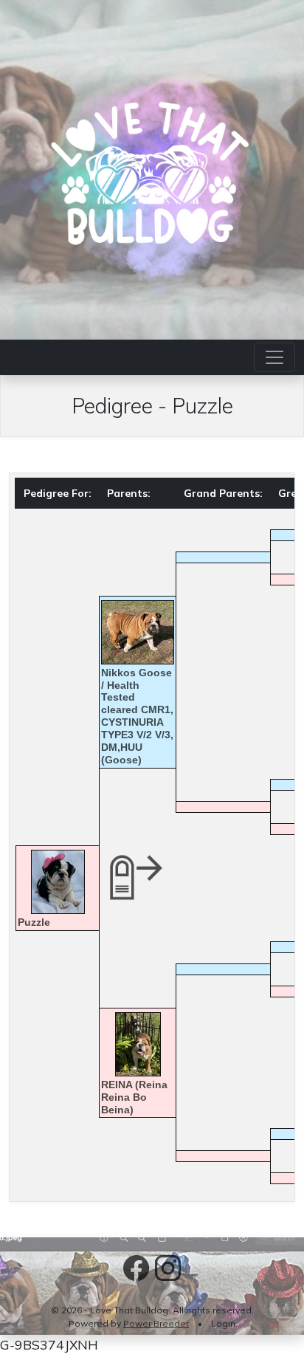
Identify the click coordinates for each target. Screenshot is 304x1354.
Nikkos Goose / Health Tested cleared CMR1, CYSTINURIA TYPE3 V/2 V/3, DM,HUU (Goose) (137, 716)
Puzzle (34, 922)
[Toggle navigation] (274, 357)
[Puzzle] (57, 882)
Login (223, 1323)
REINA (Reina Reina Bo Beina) (134, 1097)
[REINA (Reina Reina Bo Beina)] (137, 1044)
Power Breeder (156, 1323)
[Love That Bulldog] (152, 167)
